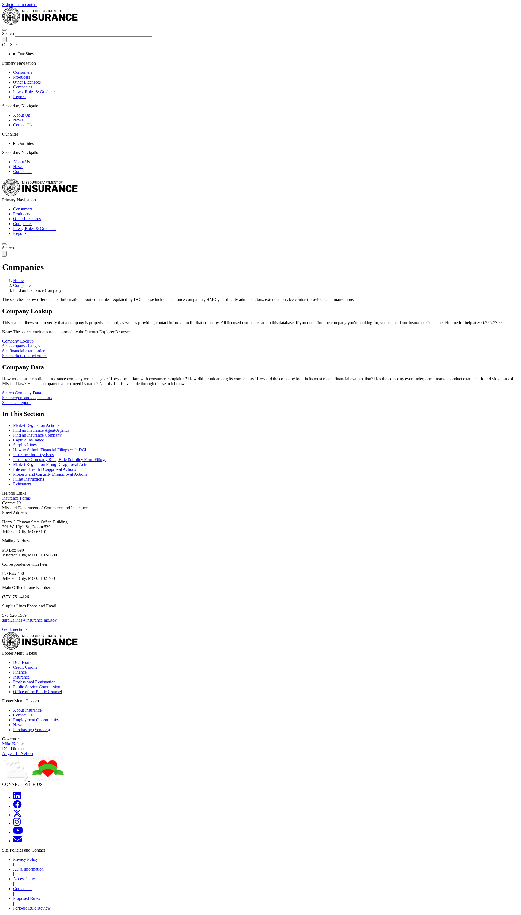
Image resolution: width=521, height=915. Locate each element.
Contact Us (22, 125)
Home (18, 280)
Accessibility (24, 878)
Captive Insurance (28, 440)
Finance (20, 672)
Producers (21, 77)
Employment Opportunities (36, 720)
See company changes (21, 346)
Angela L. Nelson (17, 753)
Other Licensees (27, 82)
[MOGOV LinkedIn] (17, 797)
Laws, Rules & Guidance (34, 91)
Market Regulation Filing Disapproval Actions (52, 464)
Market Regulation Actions (36, 425)
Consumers (22, 72)
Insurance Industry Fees (33, 454)
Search (8, 33)
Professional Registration (34, 682)
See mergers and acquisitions (27, 397)
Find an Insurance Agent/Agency (41, 430)
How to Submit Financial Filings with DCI (49, 449)
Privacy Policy (25, 859)
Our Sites (26, 54)
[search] (4, 244)
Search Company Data (21, 393)
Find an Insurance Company (37, 435)
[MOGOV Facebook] (17, 806)
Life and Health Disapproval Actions (44, 469)
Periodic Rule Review (32, 908)
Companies (22, 87)
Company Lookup (18, 341)
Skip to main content (19, 4)
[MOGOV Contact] (17, 841)
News (18, 120)
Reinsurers (22, 484)
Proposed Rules (26, 898)
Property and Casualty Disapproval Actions (50, 474)
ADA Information (28, 869)
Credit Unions (25, 667)
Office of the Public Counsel (37, 691)
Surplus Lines (25, 445)
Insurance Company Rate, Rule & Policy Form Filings (59, 459)
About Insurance (27, 710)
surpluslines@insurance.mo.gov (29, 620)
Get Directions (14, 629)
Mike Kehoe (13, 743)
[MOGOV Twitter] (17, 814)
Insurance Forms (16, 498)
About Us (21, 115)
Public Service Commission (36, 686)
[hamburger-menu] (4, 30)
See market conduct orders (24, 355)
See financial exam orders (24, 350)
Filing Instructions (28, 479)
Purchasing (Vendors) (31, 729)
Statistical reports (16, 402)
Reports (19, 96)
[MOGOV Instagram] (17, 823)
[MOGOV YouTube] (18, 832)
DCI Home (22, 662)
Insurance (21, 677)
